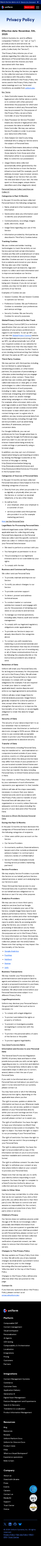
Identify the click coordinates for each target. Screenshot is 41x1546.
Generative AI (9, 1394)
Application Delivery (12, 1390)
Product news (9, 1446)
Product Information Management (18, 1412)
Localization (9, 1349)
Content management (13, 1327)
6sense (8, 963)
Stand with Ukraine (11, 1479)
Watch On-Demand (28, 2)
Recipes (7, 1435)
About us (7, 1475)
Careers (7, 1490)
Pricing (6, 1356)
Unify (7, 967)
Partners (7, 1364)
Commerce (8, 1382)
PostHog (8, 955)
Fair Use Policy (22, 1534)
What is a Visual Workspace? (16, 1453)
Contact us (8, 1494)
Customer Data (10, 1386)
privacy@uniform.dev (10, 1295)
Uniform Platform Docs (13, 1438)
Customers (8, 1360)
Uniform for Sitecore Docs (14, 1442)
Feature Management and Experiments (20, 1401)
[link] (29, 7)
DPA (5, 1537)
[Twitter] (5, 1524)
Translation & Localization (14, 1409)
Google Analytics (12, 951)
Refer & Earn (9, 1461)
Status (6, 1509)
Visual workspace (11, 1330)
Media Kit (7, 1498)
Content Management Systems (17, 1379)
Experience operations (13, 1457)
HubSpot (8, 959)
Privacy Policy (9, 1534)
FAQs (6, 1449)
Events (6, 1487)
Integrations (9, 1353)
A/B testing (8, 1342)
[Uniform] (7, 7)
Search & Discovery (12, 1405)
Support (7, 1501)
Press (6, 1483)
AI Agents (8, 1338)
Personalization (10, 1334)
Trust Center (9, 1505)
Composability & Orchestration (17, 1345)
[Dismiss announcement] (37, 2)
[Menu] (37, 7)
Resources (8, 1431)
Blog (5, 1427)
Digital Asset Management (15, 1397)
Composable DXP (11, 1323)
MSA (31, 1534)
